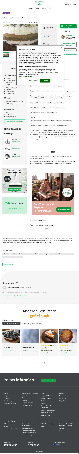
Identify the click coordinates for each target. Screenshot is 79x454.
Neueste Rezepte (8, 401)
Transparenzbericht (27, 428)
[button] (67, 3)
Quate (26, 350)
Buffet (35, 254)
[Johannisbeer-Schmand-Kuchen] (68, 336)
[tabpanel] (39, 346)
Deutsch (6, 257)
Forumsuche (62, 398)
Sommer (52, 254)
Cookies (43, 426)
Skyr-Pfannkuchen (28, 347)
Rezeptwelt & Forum (46, 396)
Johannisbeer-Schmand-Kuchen (66, 349)
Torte (20, 257)
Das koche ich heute (46, 412)
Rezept (6, 393)
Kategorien (7, 398)
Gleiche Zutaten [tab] (36, 323)
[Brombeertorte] (11, 336)
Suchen (61, 393)
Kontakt (61, 428)
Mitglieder (43, 401)
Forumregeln (7, 426)
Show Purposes (33, 80)
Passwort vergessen (27, 402)
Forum (42, 393)
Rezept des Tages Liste (10, 403)
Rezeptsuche (7, 396)
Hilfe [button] (50, 8)
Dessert (71, 254)
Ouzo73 (46, 353)
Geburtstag (43, 254)
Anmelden (25, 397)
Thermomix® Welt (46, 398)
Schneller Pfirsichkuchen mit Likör (47, 349)
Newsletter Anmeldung (48, 380)
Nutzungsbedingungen (10, 424)
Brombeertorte (8, 347)
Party (29, 254)
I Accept (45, 80)
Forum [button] (37, 8)
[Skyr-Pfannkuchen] (30, 336)
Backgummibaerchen (13, 287)
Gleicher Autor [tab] (26, 323)
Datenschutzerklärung (47, 424)
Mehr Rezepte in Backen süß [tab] (11, 323)
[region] (40, 65)
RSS (60, 430)
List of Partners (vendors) (25, 76)
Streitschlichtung (27, 435)
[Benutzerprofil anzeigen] (63, 37)
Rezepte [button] (30, 8)
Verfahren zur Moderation (11, 428)
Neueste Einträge (27, 405)
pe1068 (64, 353)
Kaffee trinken (62, 254)
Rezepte (43, 403)
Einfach (6, 254)
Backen (13, 257)
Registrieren (25, 400)
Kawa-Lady (9, 350)
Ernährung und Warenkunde (48, 410)
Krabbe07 (71, 35)
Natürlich (13, 254)
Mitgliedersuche (63, 401)
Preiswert (22, 254)
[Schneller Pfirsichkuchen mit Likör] (49, 336)
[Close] (61, 47)
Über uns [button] (43, 8)
